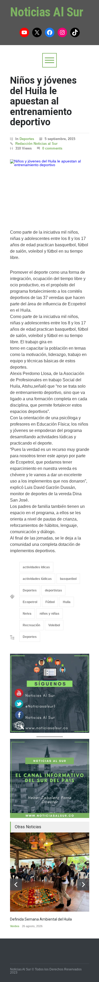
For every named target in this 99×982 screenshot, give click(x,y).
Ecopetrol (30, 602)
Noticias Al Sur (46, 12)
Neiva (27, 613)
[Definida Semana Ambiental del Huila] (49, 872)
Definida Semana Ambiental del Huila (41, 919)
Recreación (31, 625)
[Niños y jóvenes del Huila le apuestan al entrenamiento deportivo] (49, 189)
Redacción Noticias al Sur (36, 144)
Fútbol (50, 602)
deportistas (53, 590)
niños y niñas (49, 613)
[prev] (16, 884)
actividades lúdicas (37, 579)
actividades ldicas (36, 567)
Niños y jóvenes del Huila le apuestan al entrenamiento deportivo (43, 101)
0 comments (52, 148)
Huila (66, 602)
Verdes (14, 926)
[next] (83, 884)
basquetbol (68, 579)
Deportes (27, 139)
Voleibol (54, 625)
